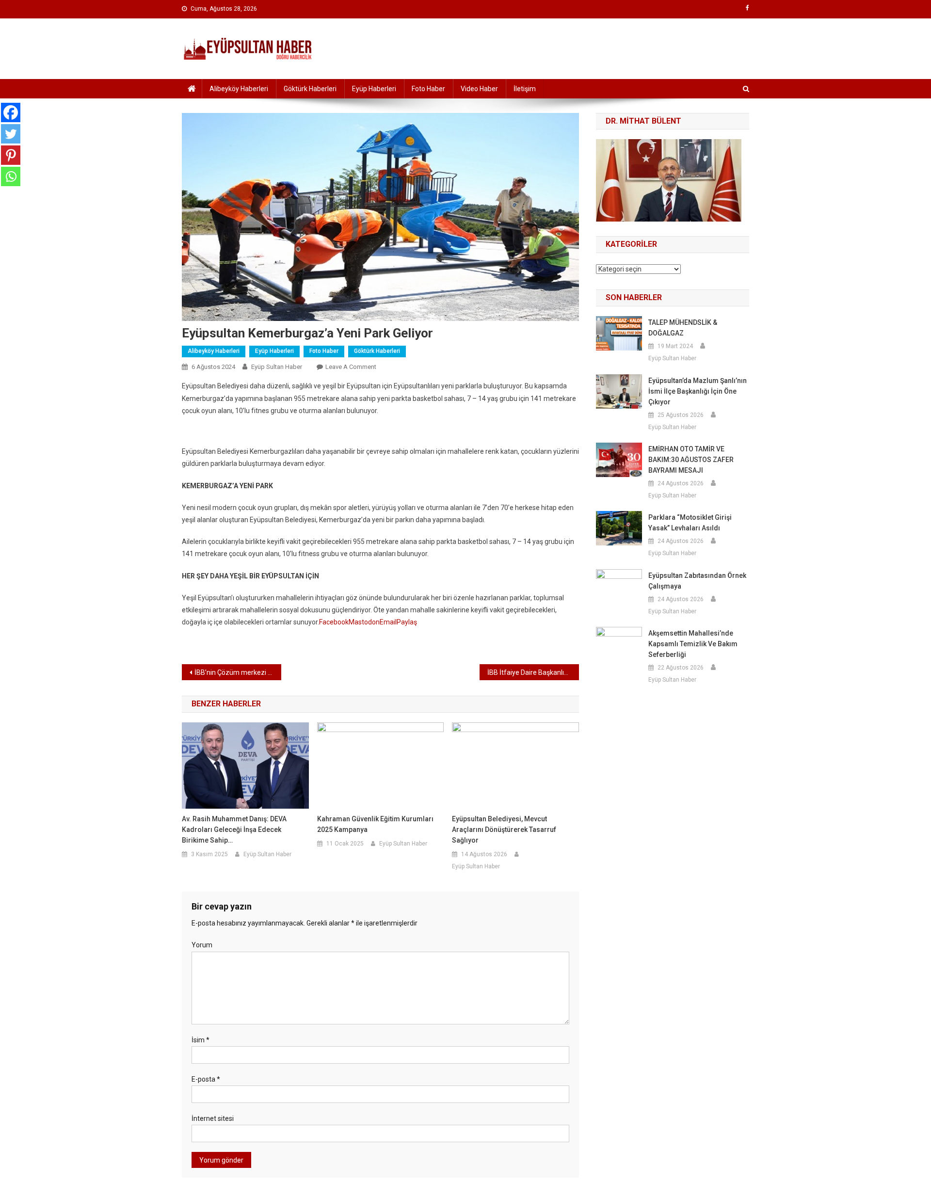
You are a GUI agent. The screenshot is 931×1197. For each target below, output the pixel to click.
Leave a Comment (350, 366)
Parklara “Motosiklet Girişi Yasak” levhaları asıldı (690, 522)
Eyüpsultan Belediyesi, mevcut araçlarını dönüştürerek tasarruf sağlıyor (504, 829)
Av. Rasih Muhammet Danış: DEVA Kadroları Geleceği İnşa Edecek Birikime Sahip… (234, 829)
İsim (200, 1040)
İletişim (525, 89)
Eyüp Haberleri (374, 89)
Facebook (334, 622)
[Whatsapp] (10, 176)
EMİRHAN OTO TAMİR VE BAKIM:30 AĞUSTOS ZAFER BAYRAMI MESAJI (691, 459)
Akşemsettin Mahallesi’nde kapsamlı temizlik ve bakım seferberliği (693, 643)
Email (388, 622)
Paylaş (407, 622)
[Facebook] (10, 112)
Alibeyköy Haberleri (238, 89)
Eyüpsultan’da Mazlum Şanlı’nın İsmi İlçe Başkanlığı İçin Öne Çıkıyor (697, 391)
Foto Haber (428, 89)
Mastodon (364, 622)
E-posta (206, 1079)
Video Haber (479, 89)
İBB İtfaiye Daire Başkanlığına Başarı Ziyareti (533, 672)
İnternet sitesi (213, 1118)
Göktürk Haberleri (310, 89)
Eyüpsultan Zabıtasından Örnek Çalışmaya (697, 581)
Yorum (202, 945)
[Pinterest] (10, 155)
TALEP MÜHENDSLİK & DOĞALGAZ (682, 328)
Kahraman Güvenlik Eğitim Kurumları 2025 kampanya (375, 824)
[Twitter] (10, 134)
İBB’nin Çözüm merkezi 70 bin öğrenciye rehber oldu (237, 672)
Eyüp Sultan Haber (276, 366)
